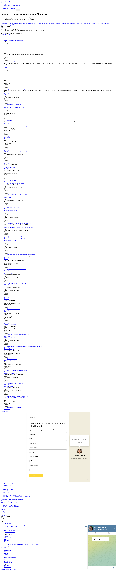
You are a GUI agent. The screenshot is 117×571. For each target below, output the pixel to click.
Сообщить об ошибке (6, 491)
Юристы (9, 120)
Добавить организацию (7, 8)
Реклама (15, 491)
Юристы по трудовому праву (15, 104)
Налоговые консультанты (14, 149)
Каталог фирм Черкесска (10, 484)
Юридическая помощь (7, 23)
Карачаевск (4, 515)
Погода (15, 7)
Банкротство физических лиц (15, 61)
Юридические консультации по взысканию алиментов (15, 496)
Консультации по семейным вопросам (11, 498)
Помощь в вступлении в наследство (10, 501)
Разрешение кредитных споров (75, 23)
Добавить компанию (9, 530)
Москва (3, 509)
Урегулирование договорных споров (17, 370)
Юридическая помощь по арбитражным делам (13, 493)
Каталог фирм (7, 523)
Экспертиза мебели (12, 180)
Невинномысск (5, 513)
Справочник (4, 7)
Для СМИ (6, 540)
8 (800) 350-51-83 (5, 32)
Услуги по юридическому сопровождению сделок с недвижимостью (47, 23)
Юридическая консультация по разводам (12, 499)
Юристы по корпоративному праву (16, 136)
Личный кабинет (8, 561)
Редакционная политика (32, 544)
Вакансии (10, 7)
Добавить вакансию (9, 532)
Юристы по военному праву (14, 407)
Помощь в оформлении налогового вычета (18, 296)
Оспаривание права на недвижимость (17, 194)
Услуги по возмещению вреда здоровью (18, 334)
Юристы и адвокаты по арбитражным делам (19, 223)
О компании (7, 567)
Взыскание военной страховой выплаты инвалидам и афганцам (24, 346)
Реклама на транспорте (13, 309)
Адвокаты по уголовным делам (15, 236)
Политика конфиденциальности (17, 544)
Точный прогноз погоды (10, 526)
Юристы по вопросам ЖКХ (8, 505)
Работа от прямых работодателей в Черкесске (16, 525)
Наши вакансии (8, 562)
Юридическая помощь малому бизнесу (11, 495)
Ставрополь (4, 511)
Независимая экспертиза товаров (16, 161)
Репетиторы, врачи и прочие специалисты (15, 528)
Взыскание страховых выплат (92, 23)
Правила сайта (5, 544)
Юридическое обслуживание (21, 23)
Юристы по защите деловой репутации (17, 89)
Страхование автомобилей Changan (16, 283)
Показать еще (4, 411)
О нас (5, 542)
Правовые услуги (8, 485)
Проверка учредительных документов (17, 321)
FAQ (5, 539)
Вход (14, 8)
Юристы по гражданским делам (15, 383)
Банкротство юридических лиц (15, 207)
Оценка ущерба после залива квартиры (17, 396)
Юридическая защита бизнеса (20, 25)
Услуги (19, 7)
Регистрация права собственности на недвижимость (21, 254)
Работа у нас (7, 537)
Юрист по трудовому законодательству (11, 506)
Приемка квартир (12, 359)
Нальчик (3, 512)
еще (23, 7)
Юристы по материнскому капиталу (17, 269)
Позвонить (7, 66)
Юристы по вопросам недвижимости (11, 503)
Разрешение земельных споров (9, 502)
